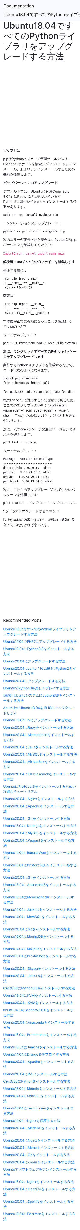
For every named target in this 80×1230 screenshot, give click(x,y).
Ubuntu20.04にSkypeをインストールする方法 (39, 968)
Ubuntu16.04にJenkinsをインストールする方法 (40, 909)
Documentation (18, 6)
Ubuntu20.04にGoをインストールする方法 (36, 929)
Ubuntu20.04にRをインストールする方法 (35, 1074)
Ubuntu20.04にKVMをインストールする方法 (38, 1002)
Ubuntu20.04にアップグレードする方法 (34, 661)
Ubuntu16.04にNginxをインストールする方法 (38, 1182)
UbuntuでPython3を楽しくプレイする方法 (36, 688)
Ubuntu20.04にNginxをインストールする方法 (39, 799)
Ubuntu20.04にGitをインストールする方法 (36, 818)
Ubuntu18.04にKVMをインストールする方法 (37, 995)
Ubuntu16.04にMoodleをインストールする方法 (40, 1088)
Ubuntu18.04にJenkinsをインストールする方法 (40, 1047)
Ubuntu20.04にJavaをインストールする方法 (38, 747)
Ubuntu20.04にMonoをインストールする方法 (38, 1147)
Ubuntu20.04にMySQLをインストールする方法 (40, 754)
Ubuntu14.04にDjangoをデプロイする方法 (36, 1054)
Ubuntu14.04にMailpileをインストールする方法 (40, 949)
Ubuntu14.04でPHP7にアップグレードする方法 (40, 641)
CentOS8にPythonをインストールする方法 (36, 1081)
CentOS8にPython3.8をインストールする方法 (39, 988)
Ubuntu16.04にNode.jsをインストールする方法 (40, 826)
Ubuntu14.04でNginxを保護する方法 (31, 1120)
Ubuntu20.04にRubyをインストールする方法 (38, 727)
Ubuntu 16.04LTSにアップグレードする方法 (37, 720)
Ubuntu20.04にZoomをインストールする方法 (39, 1162)
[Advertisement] (40, 103)
